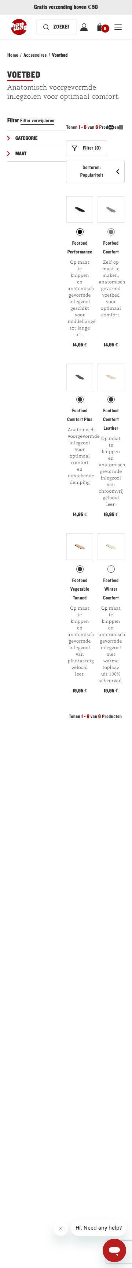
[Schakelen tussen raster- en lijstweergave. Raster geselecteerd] (116, 128)
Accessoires (35, 55)
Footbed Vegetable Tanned (79, 589)
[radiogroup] (79, 232)
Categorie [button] (26, 138)
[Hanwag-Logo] (18, 27)
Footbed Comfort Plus (79, 415)
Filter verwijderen (37, 121)
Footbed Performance (79, 247)
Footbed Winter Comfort (111, 589)
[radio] (80, 232)
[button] (101, 27)
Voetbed (60, 55)
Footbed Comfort (111, 247)
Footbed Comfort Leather (111, 419)
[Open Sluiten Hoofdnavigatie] (118, 27)
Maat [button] (21, 154)
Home (12, 55)
